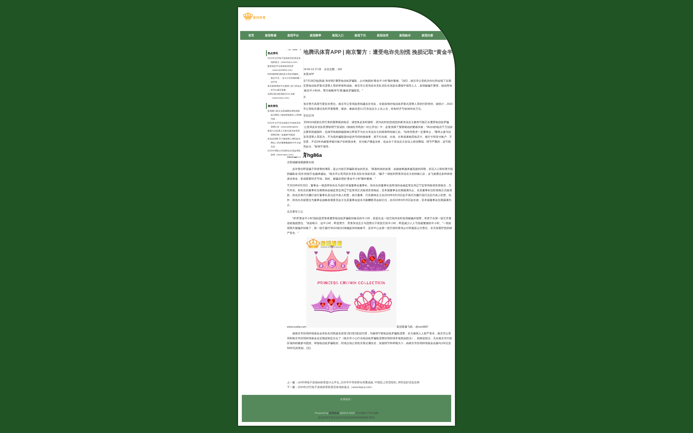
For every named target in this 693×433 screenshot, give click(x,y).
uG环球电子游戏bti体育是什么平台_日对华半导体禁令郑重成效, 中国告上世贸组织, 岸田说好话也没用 (358, 382)
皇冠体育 (338, 417)
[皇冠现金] (254, 20)
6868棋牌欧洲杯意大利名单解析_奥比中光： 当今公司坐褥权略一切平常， (284, 78)
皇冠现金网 (349, 417)
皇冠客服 (361, 417)
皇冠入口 (434, 168)
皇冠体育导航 (325, 417)
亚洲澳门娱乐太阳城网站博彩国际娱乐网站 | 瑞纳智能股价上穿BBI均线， (284, 115)
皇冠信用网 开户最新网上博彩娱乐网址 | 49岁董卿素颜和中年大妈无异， (284, 143)
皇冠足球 (308, 115)
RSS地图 (361, 412)
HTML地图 (372, 412)
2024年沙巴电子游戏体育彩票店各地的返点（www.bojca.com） (336, 387)
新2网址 (370, 417)
